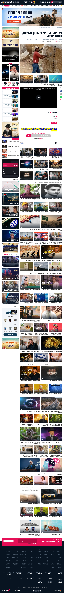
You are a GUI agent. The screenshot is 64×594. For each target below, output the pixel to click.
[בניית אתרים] (18, 590)
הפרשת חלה (16, 564)
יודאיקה (31, 567)
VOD (58, 5)
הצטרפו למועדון (6, 5)
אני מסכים (38, 138)
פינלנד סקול (30, 557)
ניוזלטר (60, 555)
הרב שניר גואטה (23, 558)
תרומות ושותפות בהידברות (48, 572)
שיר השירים (8, 564)
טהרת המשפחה (15, 554)
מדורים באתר (52, 549)
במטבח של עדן (46, 554)
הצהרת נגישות (59, 567)
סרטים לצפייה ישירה (38, 555)
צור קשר (19, 5)
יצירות (40, 564)
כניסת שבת (59, 560)
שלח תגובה (54, 122)
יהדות (53, 551)
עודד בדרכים (46, 551)
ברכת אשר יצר (8, 567)
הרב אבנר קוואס (23, 566)
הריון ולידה (16, 561)
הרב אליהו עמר (23, 567)
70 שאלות (39, 5)
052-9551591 (39, 578)
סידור (9, 549)
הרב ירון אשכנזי (23, 560)
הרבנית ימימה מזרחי (15, 557)
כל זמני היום (10, 175)
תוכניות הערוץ (45, 549)
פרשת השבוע (52, 564)
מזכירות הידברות (60, 572)
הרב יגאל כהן (24, 557)
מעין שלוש (8, 558)
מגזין (56, 5)
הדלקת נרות (16, 555)
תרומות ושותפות (59, 563)
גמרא (31, 554)
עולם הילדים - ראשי (38, 551)
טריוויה (40, 561)
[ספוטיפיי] (11, 2)
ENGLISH (16, 5)
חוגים (40, 566)
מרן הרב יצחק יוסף (23, 554)
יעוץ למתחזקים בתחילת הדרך (17, 572)
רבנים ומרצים (23, 549)
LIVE (12, 5)
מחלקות (25, 5)
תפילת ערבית (8, 554)
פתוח (47, 557)
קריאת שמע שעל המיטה (6, 569)
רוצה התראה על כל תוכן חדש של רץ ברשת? (38, 133)
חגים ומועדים (52, 566)
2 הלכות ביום (59, 557)
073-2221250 (50, 583)
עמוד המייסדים (59, 566)
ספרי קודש (31, 566)
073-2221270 (9, 578)
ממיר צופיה (60, 581)
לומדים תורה (30, 551)
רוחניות (53, 557)
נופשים (60, 561)
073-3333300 (50, 578)
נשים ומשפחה (15, 549)
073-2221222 (60, 574)
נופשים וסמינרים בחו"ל (38, 581)
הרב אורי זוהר (24, 563)
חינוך (31, 560)
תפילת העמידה (7, 555)
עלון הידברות (59, 554)
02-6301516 (60, 579)
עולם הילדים (42, 5)
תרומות (22, 5)
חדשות (54, 5)
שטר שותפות (50, 5)
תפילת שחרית (8, 551)
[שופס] (16, 2)
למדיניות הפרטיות (36, 138)
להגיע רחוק (46, 561)
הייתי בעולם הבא (45, 566)
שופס (27, 5)
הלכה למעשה (46, 555)
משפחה (53, 558)
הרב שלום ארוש (23, 564)
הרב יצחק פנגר (23, 555)
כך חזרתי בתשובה (45, 563)
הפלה (17, 560)
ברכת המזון (8, 557)
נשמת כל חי (8, 566)
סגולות (31, 558)
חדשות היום (52, 554)
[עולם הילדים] (18, 2)
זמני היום (32, 5)
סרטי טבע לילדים (38, 563)
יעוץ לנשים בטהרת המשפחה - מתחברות (57, 577)
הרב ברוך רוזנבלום (23, 561)
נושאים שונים (30, 549)
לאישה (17, 551)
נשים (53, 555)
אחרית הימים (30, 563)
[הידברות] (29, 2)
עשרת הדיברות (30, 555)
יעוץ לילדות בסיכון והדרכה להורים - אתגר (6, 573)
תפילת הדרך (8, 563)
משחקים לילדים (38, 558)
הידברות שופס (59, 564)
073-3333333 (60, 583)
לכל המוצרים (10, 334)
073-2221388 (40, 574)
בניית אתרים (13, 590)
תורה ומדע (53, 560)
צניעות (17, 558)
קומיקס (40, 560)
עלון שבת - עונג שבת (39, 572)
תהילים (9, 561)
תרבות (53, 561)
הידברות (60, 549)
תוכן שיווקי (53, 567)
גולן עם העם (46, 558)
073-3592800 (29, 574)
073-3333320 (9, 575)
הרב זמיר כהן (46, 5)
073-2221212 (50, 574)
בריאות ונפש (30, 561)
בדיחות (40, 554)
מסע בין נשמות (46, 560)
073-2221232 (19, 574)
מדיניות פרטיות (59, 551)
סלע (48, 112)
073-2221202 (40, 583)
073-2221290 (19, 578)
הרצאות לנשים (15, 563)
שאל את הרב (35, 5)
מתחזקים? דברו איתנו (6, 2)
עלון (29, 5)
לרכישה (9, 313)
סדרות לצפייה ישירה (38, 557)
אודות (60, 569)
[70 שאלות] (13, 2)
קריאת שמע (8, 560)
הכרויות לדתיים (30, 564)
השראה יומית (46, 564)
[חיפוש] (52, 2)
